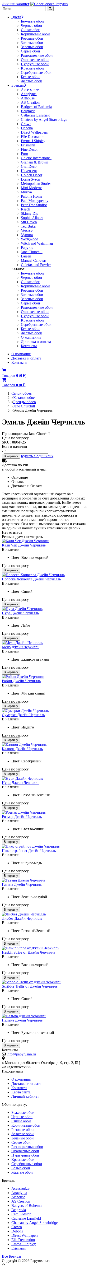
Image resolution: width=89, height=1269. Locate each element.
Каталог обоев (25, 398)
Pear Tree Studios (34, 205)
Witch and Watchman (37, 243)
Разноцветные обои (37, 55)
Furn (24, 154)
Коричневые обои (35, 34)
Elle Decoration (32, 137)
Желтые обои (31, 81)
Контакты (29, 346)
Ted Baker (29, 226)
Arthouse (28, 98)
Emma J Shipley (33, 141)
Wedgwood (29, 239)
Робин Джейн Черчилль (21, 681)
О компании (31, 337)
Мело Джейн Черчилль (20, 647)
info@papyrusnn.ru (21, 1054)
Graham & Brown (34, 162)
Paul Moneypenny (34, 201)
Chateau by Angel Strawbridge (44, 119)
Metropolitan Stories (36, 184)
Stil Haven (29, 222)
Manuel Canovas (33, 260)
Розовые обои (32, 38)
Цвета (16, 17)
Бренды (17, 85)
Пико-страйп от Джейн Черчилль (29, 851)
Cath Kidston (21, 1214)
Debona (27, 128)
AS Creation (30, 102)
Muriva (26, 192)
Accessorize (30, 90)
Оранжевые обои (35, 60)
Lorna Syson (30, 179)
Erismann (28, 145)
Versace (27, 231)
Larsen (26, 256)
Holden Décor (31, 175)
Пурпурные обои (35, 64)
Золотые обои (32, 43)
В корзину (11, 456)
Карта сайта (21, 1092)
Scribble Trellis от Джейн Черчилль (29, 986)
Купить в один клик (37, 456)
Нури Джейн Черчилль (20, 783)
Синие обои (30, 30)
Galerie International (36, 158)
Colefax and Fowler (36, 265)
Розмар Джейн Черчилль (22, 817)
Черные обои (31, 25)
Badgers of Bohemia (36, 107)
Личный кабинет (15, 4)
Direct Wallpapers (34, 132)
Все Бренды (11, 1256)
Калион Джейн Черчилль (22, 749)
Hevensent (29, 171)
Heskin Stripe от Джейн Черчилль (28, 952)
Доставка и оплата (36, 342)
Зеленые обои (32, 47)
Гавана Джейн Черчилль (22, 884)
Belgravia (28, 111)
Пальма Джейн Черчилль (22, 1020)
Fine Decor (29, 149)
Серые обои (30, 51)
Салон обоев (21, 393)
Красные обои (32, 68)
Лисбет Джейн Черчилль (22, 918)
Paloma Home (31, 196)
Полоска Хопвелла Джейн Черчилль (31, 579)
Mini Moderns (31, 188)
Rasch (25, 209)
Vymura (27, 235)
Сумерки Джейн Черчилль (23, 715)
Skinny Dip (29, 213)
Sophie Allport (32, 218)
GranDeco (29, 166)
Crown (26, 124)
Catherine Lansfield (35, 115)
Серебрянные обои (36, 72)
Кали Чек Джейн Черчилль (24, 545)
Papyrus (27, 248)
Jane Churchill (31, 252)
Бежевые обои (32, 21)
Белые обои (30, 77)
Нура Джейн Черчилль (20, 613)
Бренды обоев (24, 402)
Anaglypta (29, 94)
